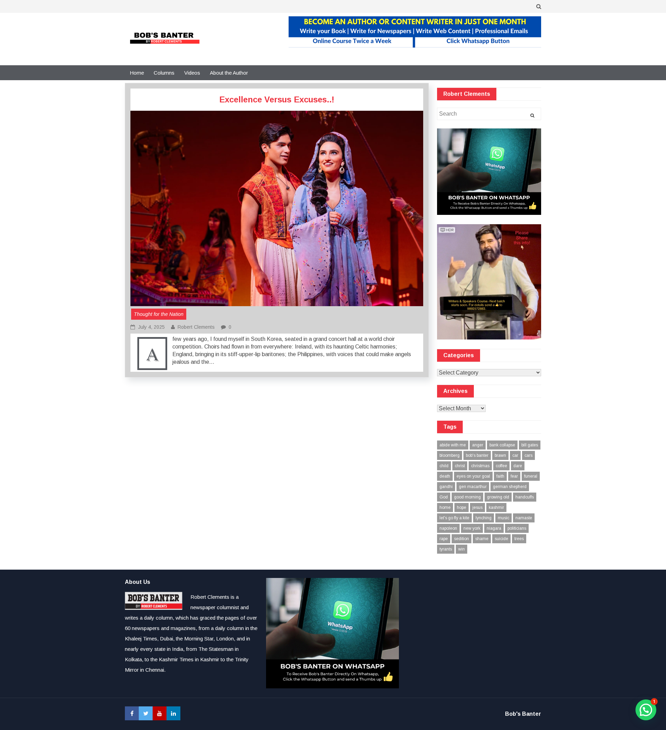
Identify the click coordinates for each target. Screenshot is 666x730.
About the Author (229, 73)
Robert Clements (196, 327)
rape (443, 538)
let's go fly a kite (454, 517)
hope (461, 507)
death (444, 476)
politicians (516, 528)
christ (460, 465)
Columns (164, 73)
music (503, 517)
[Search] (532, 116)
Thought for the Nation (158, 314)
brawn (500, 455)
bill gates (529, 445)
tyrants (445, 549)
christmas (480, 465)
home (445, 507)
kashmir (496, 507)
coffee (501, 465)
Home (137, 73)
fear (514, 476)
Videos (192, 73)
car (515, 455)
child (444, 465)
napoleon (448, 528)
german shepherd (510, 486)
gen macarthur (473, 486)
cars (528, 455)
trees (519, 538)
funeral (530, 476)
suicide (501, 538)
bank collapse (502, 445)
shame (481, 538)
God (443, 497)
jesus (477, 507)
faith (500, 476)
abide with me (452, 445)
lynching (484, 517)
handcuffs (524, 497)
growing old (498, 497)
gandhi (446, 486)
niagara (494, 528)
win (461, 549)
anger (477, 445)
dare (517, 465)
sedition (461, 538)
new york (471, 528)
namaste (523, 517)
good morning (467, 497)
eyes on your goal (473, 476)
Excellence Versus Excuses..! (276, 99)
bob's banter (477, 455)
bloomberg (449, 455)
